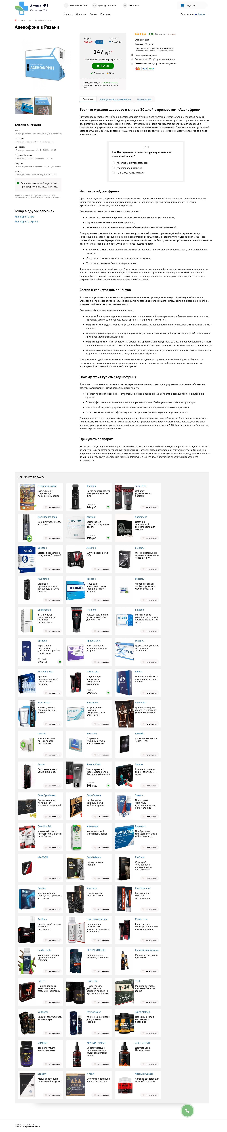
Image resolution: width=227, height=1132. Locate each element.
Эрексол (139, 795)
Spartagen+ (141, 516)
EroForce (139, 857)
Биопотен (91, 733)
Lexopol (139, 640)
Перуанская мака (47, 485)
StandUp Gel (44, 826)
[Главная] (16, 20)
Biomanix (91, 485)
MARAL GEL (92, 671)
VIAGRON (43, 857)
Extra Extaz (44, 702)
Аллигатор (43, 578)
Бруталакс (140, 826)
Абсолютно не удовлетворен (132, 162)
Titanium (91, 609)
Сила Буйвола (93, 857)
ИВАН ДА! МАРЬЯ (95, 1042)
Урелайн (42, 547)
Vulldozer (43, 1011)
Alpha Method (142, 1011)
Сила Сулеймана (46, 795)
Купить (40, 263)
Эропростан (44, 609)
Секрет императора (96, 919)
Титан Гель (140, 485)
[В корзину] (108, 507)
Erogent (42, 1073)
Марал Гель (141, 919)
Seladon (139, 609)
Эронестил (92, 702)
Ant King (42, 919)
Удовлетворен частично (129, 167)
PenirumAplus (93, 1011)
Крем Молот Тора (47, 516)
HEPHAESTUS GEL (96, 949)
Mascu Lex (91, 980)
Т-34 (137, 980)
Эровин (139, 764)
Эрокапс (91, 578)
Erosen (41, 980)
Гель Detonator (142, 888)
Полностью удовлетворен (130, 172)
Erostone (140, 547)
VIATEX (90, 1073)
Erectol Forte (44, 949)
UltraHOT (43, 1042)
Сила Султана (93, 795)
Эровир (42, 888)
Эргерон (42, 640)
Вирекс (139, 671)
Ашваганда (92, 826)
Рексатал (140, 578)
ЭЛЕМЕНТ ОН (142, 1042)
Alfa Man (91, 547)
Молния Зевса (45, 671)
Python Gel (141, 702)
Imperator (91, 888)
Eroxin (41, 764)
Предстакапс (93, 640)
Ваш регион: (193, 14)
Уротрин (91, 516)
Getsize (41, 733)
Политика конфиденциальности (27, 1126)
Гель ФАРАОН (93, 764)
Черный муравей (144, 1073)
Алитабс (139, 733)
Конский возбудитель (146, 949)
